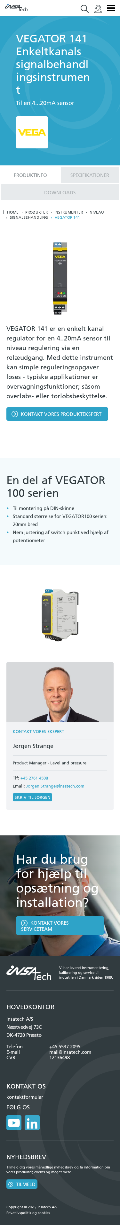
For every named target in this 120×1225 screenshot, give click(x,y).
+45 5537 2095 (64, 1047)
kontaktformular (24, 1097)
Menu (111, 8)
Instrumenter (68, 212)
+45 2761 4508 (34, 777)
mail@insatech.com (70, 1052)
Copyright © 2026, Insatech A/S (31, 1207)
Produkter (36, 212)
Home (13, 212)
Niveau (97, 212)
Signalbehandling (29, 217)
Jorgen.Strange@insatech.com (55, 786)
